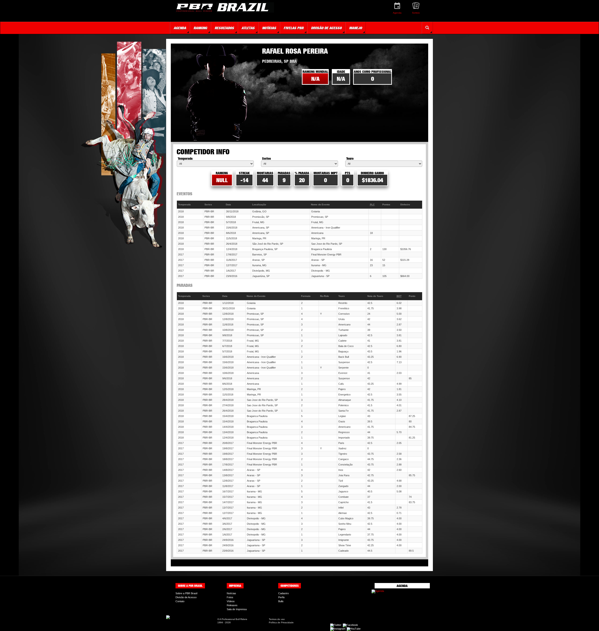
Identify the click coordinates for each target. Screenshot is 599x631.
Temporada (185, 158)
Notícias (231, 593)
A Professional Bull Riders (233, 619)
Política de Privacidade (281, 622)
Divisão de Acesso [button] (326, 28)
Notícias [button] (269, 28)
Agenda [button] (180, 28)
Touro (350, 158)
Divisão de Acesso (186, 597)
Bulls (281, 601)
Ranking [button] (200, 28)
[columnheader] (190, 205)
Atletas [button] (248, 28)
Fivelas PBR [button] (293, 28)
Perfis (281, 597)
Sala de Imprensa (237, 609)
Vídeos (231, 601)
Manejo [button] (355, 28)
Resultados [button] (224, 28)
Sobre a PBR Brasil (186, 593)
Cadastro (283, 593)
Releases (232, 605)
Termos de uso (277, 619)
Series (266, 158)
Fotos (230, 597)
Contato (179, 601)
